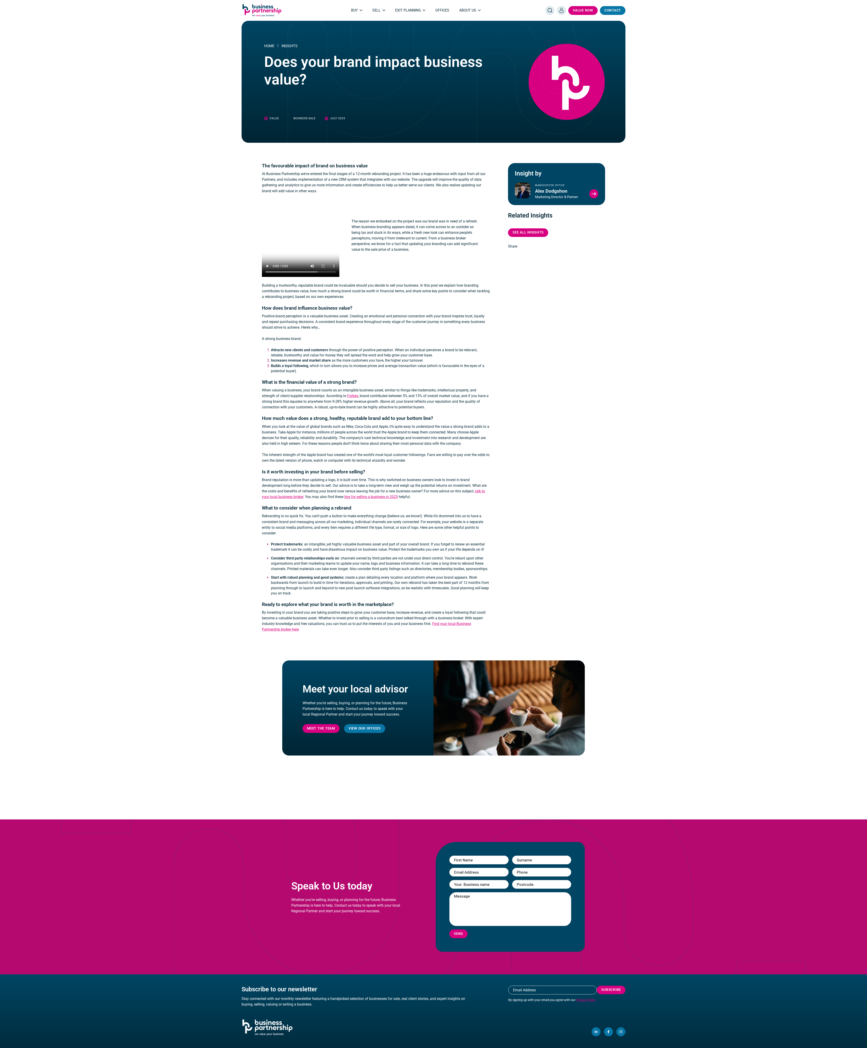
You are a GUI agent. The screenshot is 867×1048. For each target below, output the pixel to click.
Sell (376, 10)
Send (458, 934)
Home (269, 46)
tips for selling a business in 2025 (371, 497)
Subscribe (611, 990)
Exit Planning (408, 10)
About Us (467, 10)
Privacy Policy (586, 1000)
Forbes (352, 396)
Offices (442, 10)
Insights (290, 46)
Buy (354, 10)
